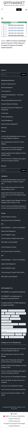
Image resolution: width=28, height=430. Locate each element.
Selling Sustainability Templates (9, 324)
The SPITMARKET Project (8, 235)
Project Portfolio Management (9, 124)
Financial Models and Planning (9, 104)
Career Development (6, 87)
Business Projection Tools (8, 84)
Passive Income (15, 316)
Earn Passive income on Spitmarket (10, 220)
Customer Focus (6, 316)
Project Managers (6, 321)
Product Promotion (15, 318)
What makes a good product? (16, 337)
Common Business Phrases (8, 217)
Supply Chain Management (8, 231)
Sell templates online (7, 326)
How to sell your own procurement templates (13, 389)
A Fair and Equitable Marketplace (16, 310)
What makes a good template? (9, 242)
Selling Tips (22, 324)
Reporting (3, 127)
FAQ (2, 224)
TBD (6, 337)
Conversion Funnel (20, 313)
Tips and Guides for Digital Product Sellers (12, 238)
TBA (24, 334)
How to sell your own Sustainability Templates (13, 376)
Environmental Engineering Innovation (11, 100)
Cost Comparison (6, 91)
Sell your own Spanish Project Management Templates (12, 330)
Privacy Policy (14, 408)
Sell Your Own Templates (8, 334)
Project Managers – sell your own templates (13, 227)
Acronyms (4, 310)
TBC (3, 337)
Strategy (3, 131)
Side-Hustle (18, 334)
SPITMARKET (14, 3)
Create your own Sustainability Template (12, 386)
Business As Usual (10, 313)
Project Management (6, 120)
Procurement (4, 113)
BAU (3, 313)
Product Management (7, 117)
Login (19, 9)
